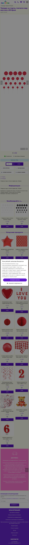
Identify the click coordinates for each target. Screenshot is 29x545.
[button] (14, 283)
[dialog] (14, 272)
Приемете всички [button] (15, 280)
